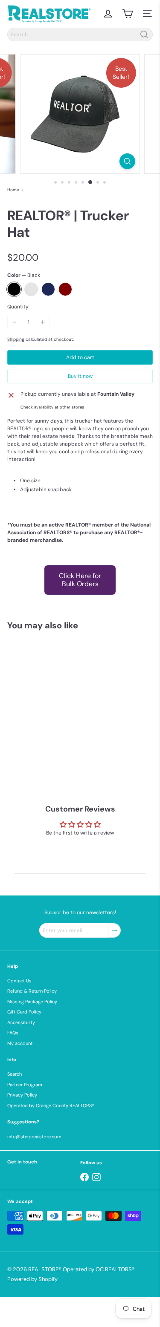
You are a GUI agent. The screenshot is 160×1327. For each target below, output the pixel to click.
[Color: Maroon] (69, 741)
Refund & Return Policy (32, 991)
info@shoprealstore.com (34, 1137)
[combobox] (80, 34)
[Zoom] (127, 161)
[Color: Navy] (52, 741)
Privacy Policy (22, 1095)
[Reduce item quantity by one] (14, 322)
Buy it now (80, 376)
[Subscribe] (115, 930)
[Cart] (127, 13)
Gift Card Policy (24, 1012)
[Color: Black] (18, 741)
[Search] (144, 34)
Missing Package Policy (32, 1002)
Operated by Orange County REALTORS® (50, 1105)
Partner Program (24, 1085)
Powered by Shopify (32, 1279)
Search (14, 1074)
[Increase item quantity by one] (42, 322)
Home (13, 190)
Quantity (18, 306)
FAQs (12, 1033)
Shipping (15, 339)
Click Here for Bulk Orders (80, 579)
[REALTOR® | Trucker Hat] (61, 708)
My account (19, 1043)
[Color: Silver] (35, 741)
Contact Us (19, 981)
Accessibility (21, 1022)
